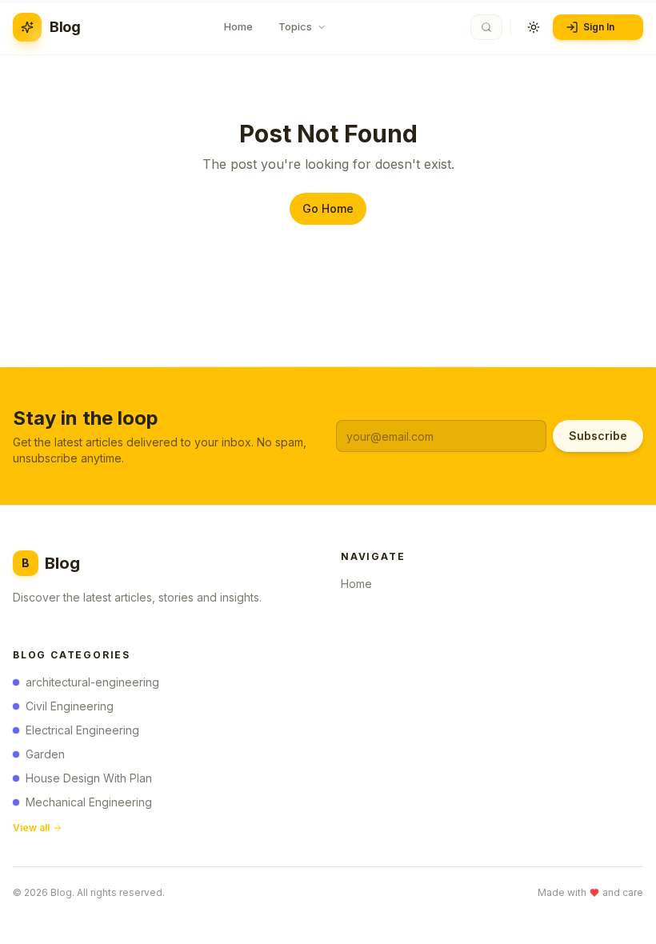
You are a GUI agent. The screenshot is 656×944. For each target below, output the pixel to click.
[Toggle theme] (533, 27)
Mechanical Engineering (89, 802)
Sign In (598, 27)
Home (356, 583)
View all (31, 828)
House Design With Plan (89, 778)
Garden (45, 754)
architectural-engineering (92, 682)
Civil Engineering (70, 706)
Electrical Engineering (82, 730)
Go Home (328, 208)
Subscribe (598, 435)
